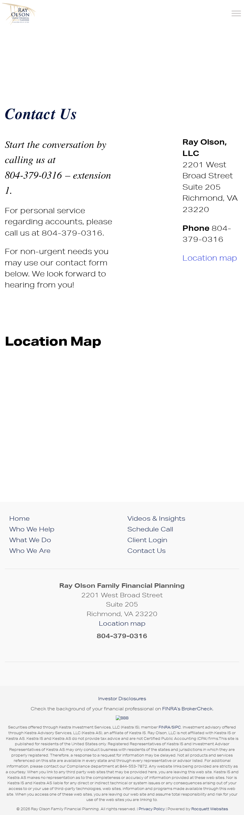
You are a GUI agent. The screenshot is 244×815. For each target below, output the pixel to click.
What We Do (30, 539)
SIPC (176, 727)
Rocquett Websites (209, 808)
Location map (209, 257)
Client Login (147, 539)
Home (19, 518)
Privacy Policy (152, 808)
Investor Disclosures (122, 698)
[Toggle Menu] (236, 13)
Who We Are (30, 550)
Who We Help (31, 529)
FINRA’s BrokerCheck (187, 709)
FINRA (165, 727)
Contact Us (146, 550)
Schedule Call (150, 529)
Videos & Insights (156, 518)
